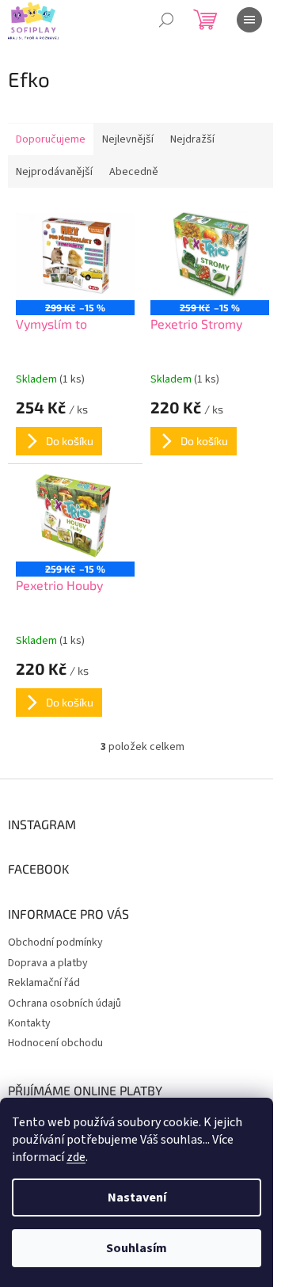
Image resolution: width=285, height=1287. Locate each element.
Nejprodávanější (54, 172)
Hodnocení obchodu (55, 1043)
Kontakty (29, 1023)
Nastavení (137, 1197)
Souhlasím (136, 1248)
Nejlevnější (128, 139)
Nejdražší (192, 139)
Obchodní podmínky (55, 942)
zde (76, 1157)
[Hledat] (166, 20)
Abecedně (133, 172)
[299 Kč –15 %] (75, 255)
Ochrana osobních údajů (64, 1003)
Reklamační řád (44, 983)
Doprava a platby (48, 963)
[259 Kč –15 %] (209, 255)
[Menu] (249, 20)
